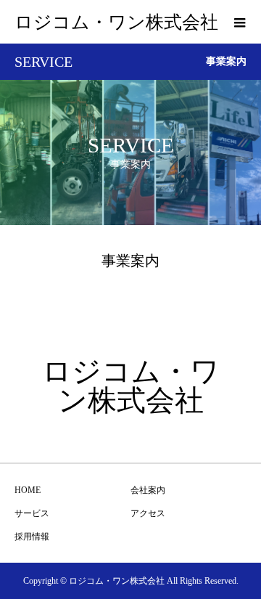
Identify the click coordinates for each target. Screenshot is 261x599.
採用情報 (31, 536)
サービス (31, 513)
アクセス (147, 513)
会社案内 (147, 490)
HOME (27, 490)
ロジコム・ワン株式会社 (116, 22)
